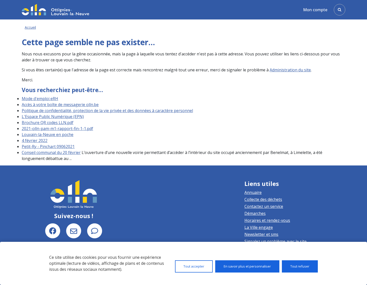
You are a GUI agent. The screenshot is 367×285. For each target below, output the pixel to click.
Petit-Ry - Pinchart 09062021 (48, 146)
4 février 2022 (34, 140)
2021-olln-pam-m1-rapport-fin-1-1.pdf (57, 128)
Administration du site (290, 70)
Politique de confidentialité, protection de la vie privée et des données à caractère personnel (107, 110)
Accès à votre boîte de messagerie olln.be (60, 104)
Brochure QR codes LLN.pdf (47, 122)
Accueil (30, 27)
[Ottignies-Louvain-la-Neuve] (55, 9)
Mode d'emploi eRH (40, 98)
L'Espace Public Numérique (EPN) (53, 116)
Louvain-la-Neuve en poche (47, 134)
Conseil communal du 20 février (51, 152)
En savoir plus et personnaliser (247, 266)
